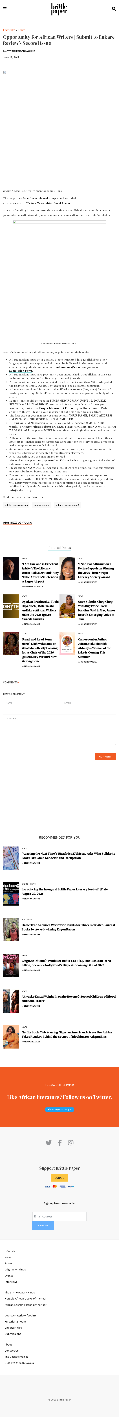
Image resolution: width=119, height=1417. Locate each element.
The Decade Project (16, 1356)
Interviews (11, 1282)
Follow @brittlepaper (61, 1109)
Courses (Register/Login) (20, 1315)
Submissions (13, 1334)
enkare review (41, 505)
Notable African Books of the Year (25, 1298)
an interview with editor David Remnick (38, 203)
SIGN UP (43, 1225)
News (24, 848)
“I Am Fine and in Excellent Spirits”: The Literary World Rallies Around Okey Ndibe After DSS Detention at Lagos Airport (40, 573)
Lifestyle (10, 1251)
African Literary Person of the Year (25, 1305)
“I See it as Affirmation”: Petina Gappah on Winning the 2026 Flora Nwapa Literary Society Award (96, 570)
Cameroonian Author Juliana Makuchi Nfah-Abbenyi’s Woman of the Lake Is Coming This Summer (94, 648)
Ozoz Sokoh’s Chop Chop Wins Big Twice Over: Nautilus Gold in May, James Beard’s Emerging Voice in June (96, 610)
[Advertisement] (59, 802)
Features (9, 30)
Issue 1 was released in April (41, 198)
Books (9, 1263)
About (8, 1344)
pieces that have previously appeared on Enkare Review (44, 460)
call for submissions (16, 505)
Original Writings (15, 1269)
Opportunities (13, 1327)
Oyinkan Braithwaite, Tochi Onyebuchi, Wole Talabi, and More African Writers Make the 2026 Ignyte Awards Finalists (40, 610)
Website (38, 497)
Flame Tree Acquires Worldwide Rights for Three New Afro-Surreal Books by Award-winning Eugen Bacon (68, 927)
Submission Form (20, 371)
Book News (27, 920)
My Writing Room (15, 1321)
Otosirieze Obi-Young (17, 522)
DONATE (59, 1178)
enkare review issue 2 (67, 505)
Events (25, 884)
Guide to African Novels (19, 1363)
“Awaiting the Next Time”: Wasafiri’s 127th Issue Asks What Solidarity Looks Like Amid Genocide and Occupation (68, 855)
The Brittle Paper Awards (20, 1292)
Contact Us (12, 1350)
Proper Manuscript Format (57, 408)
